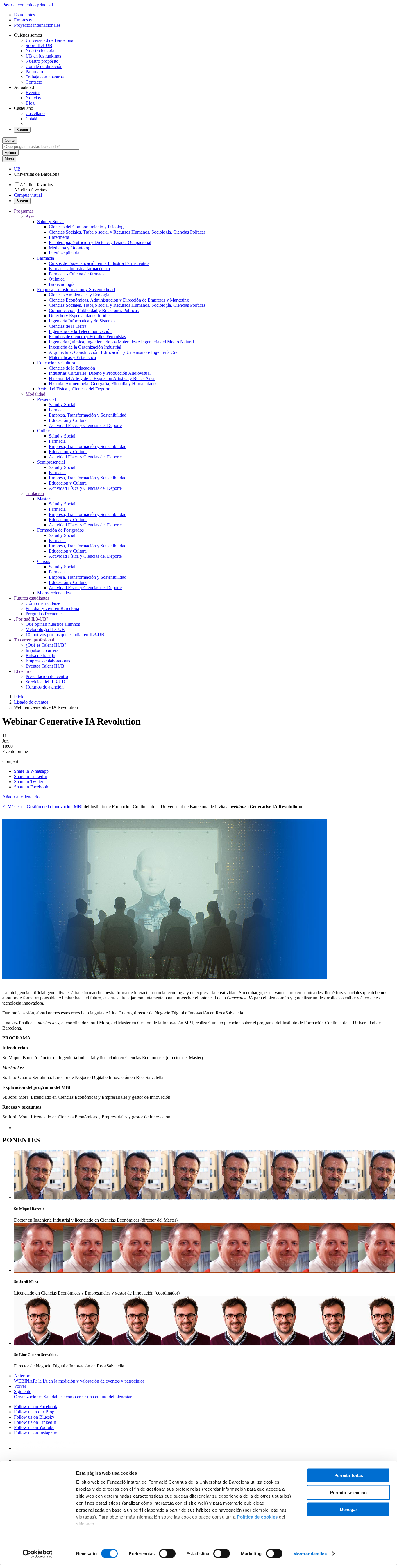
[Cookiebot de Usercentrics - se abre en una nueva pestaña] (37, 1553)
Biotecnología (61, 284)
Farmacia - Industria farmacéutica (79, 268)
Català (31, 118)
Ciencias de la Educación (72, 367)
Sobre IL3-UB (39, 45)
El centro (22, 671)
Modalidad (35, 394)
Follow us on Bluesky (34, 1417)
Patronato (34, 71)
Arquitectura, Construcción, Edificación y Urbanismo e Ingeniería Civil (114, 352)
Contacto (34, 82)
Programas (23, 211)
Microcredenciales (54, 592)
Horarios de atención (45, 686)
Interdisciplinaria (64, 252)
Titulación (35, 493)
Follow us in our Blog (34, 1411)
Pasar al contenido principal (27, 4)
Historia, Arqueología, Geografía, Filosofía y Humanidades (103, 383)
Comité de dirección (44, 66)
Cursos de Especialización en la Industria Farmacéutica (99, 263)
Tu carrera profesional (34, 639)
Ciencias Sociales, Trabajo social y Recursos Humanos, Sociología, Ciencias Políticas (127, 232)
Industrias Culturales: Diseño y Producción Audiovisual (100, 373)
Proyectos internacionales (37, 25)
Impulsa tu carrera (42, 650)
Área (30, 216)
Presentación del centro (47, 676)
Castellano (35, 113)
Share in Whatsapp (31, 771)
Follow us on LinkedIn (35, 1422)
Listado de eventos (31, 702)
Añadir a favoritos (36, 184)
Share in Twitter (28, 781)
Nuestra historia (40, 50)
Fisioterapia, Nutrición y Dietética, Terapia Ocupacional (100, 242)
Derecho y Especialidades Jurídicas (81, 315)
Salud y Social (50, 221)
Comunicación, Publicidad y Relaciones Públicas (94, 310)
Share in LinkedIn (30, 776)
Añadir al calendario (21, 796)
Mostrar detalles (310, 1553)
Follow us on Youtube (34, 1427)
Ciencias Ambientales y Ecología (79, 294)
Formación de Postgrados (60, 530)
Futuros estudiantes (31, 598)
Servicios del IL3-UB (45, 681)
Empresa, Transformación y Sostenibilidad (76, 289)
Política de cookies (257, 1516)
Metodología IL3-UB (45, 629)
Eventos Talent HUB (45, 666)
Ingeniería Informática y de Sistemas (82, 320)
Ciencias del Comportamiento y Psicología (88, 226)
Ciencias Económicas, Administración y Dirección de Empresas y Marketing (119, 299)
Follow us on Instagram (35, 1432)
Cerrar (10, 140)
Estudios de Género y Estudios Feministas (87, 336)
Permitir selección (348, 1492)
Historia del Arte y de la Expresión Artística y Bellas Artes (102, 378)
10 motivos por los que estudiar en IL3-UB (65, 634)
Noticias (33, 97)
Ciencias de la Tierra (67, 326)
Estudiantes (24, 14)
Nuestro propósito (42, 61)
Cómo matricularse (43, 603)
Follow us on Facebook (35, 1406)
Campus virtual (28, 195)
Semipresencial (51, 462)
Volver (20, 1386)
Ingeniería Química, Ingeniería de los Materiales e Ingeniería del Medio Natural (121, 341)
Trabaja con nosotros (45, 76)
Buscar (22, 130)
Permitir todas (348, 1475)
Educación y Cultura (56, 362)
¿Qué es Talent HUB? (46, 645)
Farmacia (45, 258)
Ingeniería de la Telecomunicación (80, 331)
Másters (44, 498)
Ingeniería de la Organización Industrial (85, 347)
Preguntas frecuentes (44, 613)
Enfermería (59, 237)
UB (17, 168)
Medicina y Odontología (71, 247)
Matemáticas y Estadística (72, 357)
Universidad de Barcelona (49, 40)
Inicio (19, 696)
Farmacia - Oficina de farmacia (77, 273)
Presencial (46, 399)
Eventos (33, 92)
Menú (9, 159)
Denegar (348, 1509)
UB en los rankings (43, 55)
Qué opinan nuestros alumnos (53, 624)
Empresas (23, 19)
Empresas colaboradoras (48, 660)
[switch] (167, 1553)
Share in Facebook (31, 786)
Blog (30, 103)
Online (43, 430)
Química (57, 279)
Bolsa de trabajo (40, 655)
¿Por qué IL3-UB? (31, 618)
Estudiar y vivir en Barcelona (52, 608)
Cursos (43, 561)
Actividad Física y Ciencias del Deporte (73, 388)
